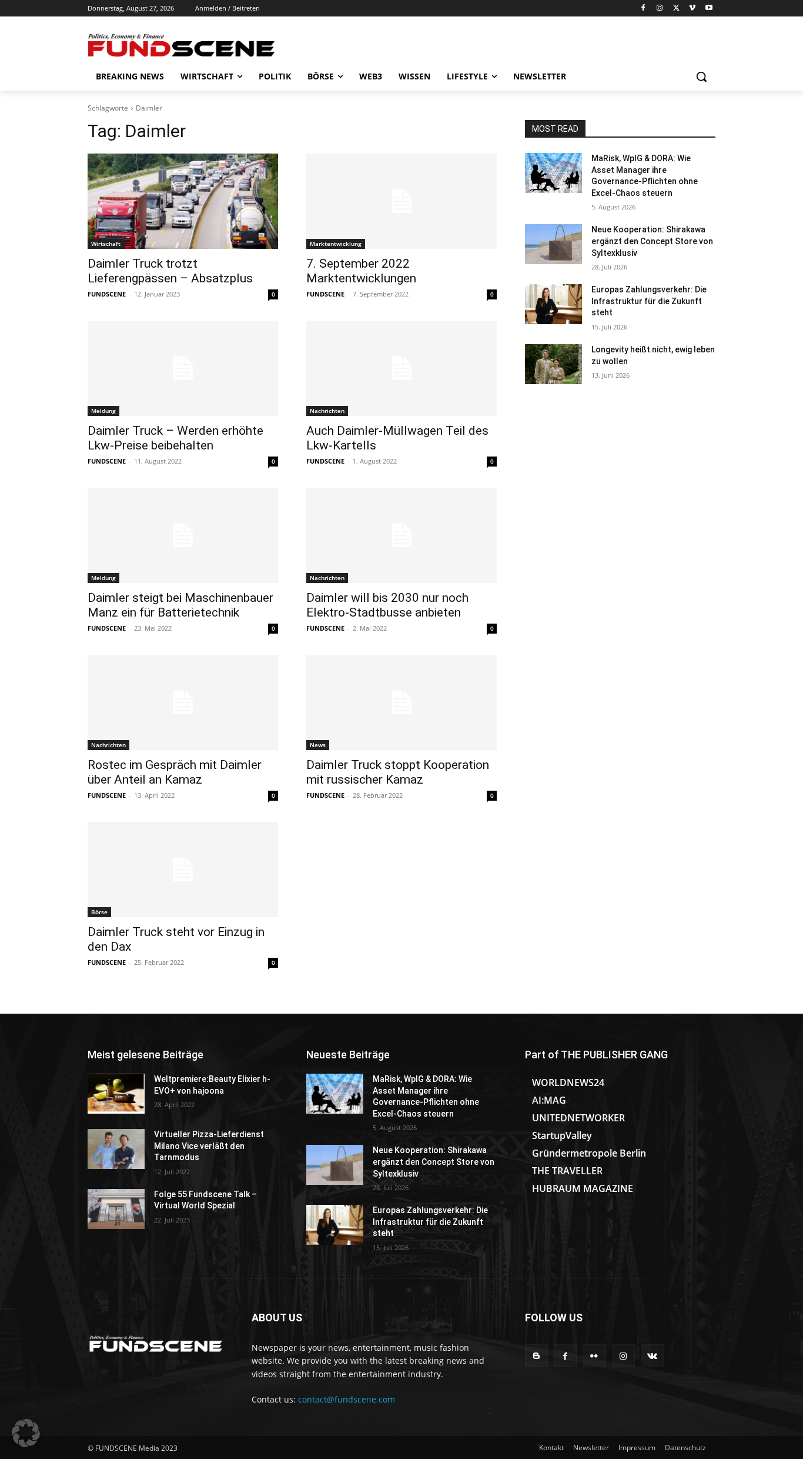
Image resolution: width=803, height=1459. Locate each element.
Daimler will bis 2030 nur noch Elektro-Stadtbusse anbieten (387, 605)
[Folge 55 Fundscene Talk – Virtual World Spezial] (116, 1209)
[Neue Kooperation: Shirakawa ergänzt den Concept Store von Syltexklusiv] (553, 244)
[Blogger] (536, 1355)
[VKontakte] (652, 1355)
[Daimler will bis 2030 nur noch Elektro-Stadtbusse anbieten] (401, 535)
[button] (701, 76)
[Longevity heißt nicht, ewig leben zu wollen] (553, 364)
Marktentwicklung (336, 243)
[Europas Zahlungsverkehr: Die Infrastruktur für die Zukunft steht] (553, 304)
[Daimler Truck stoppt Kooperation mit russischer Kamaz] (401, 702)
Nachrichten (327, 411)
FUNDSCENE (107, 293)
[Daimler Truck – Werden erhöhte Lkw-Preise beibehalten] (183, 368)
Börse (99, 912)
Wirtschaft (106, 243)
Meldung (103, 411)
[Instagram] (660, 8)
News (318, 745)
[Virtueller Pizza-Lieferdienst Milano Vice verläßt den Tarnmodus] (116, 1149)
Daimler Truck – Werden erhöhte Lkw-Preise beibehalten (175, 438)
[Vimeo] (692, 8)
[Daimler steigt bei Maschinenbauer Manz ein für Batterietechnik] (183, 535)
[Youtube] (708, 8)
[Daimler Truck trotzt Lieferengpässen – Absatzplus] (183, 201)
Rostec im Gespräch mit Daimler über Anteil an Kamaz (175, 772)
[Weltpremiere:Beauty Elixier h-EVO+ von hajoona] (116, 1094)
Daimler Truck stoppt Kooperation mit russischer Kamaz (397, 772)
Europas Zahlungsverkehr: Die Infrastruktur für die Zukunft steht (649, 301)
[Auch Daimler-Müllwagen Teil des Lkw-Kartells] (401, 368)
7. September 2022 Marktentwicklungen (361, 271)
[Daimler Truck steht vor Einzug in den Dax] (183, 869)
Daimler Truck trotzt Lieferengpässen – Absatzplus (170, 271)
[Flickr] (594, 1355)
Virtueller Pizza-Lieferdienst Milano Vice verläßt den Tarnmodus (209, 1146)
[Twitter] (676, 8)
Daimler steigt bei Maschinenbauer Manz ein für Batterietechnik (180, 605)
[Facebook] (643, 8)
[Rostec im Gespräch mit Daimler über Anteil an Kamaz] (183, 702)
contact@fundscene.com (346, 1399)
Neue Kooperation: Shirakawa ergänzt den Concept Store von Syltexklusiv (652, 241)
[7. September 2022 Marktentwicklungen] (401, 201)
